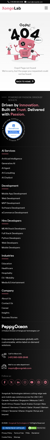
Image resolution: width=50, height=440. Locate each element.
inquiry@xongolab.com (19, 368)
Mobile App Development (14, 193)
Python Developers (11, 238)
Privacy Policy (7, 433)
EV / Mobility (8, 277)
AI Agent (6, 168)
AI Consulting (8, 172)
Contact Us (7, 303)
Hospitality (7, 272)
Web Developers (10, 242)
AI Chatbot (7, 177)
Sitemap (17, 437)
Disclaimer (35, 433)
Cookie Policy (7, 437)
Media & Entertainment (13, 282)
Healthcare (7, 268)
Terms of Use (19, 433)
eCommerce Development (15, 212)
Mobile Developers (11, 247)
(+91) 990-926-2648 (18, 357)
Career (5, 307)
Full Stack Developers (12, 233)
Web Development (11, 198)
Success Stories (9, 317)
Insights (5, 312)
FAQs (28, 433)
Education (7, 263)
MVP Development (11, 203)
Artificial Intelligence (12, 158)
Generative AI (8, 163)
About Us (6, 298)
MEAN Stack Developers (14, 228)
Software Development (13, 207)
